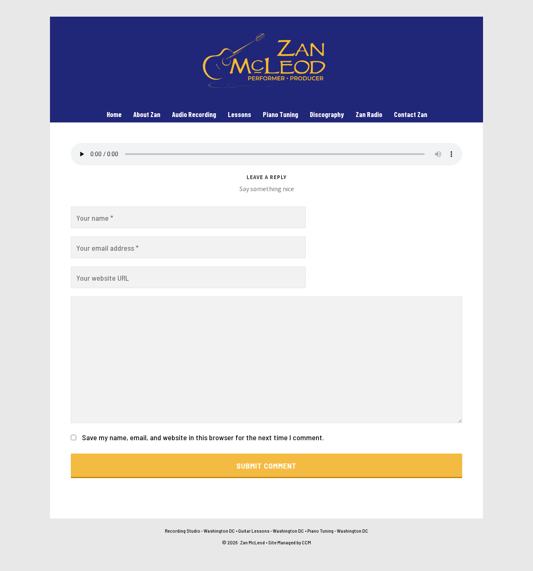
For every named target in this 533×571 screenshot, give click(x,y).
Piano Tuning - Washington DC (337, 531)
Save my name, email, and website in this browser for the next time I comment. (203, 437)
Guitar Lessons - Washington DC (271, 531)
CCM (306, 542)
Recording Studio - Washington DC (200, 531)
